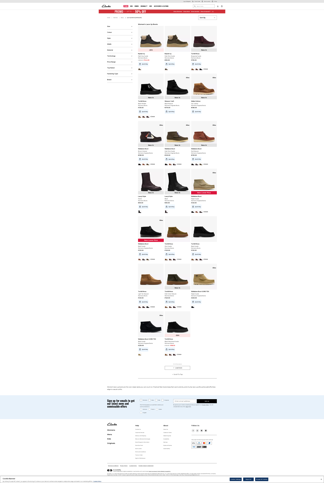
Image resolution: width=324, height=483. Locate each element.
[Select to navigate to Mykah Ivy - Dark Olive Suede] (139, 69)
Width (109, 44)
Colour (109, 32)
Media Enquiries (167, 435)
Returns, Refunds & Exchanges (142, 439)
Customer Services (139, 432)
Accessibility (166, 439)
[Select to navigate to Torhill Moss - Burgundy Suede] (148, 116)
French (153, 409)
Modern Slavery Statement (146, 465)
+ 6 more (152, 164)
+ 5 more (205, 69)
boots (122, 17)
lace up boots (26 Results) (134, 17)
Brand (109, 79)
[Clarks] (106, 6)
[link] (187, 77)
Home (108, 17)
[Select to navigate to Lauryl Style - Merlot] (166, 211)
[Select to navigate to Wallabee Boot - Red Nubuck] (143, 164)
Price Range (111, 62)
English (144, 412)
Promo (126, 6)
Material (110, 50)
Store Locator (138, 448)
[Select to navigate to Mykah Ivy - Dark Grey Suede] (166, 69)
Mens (186, 11)
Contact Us (138, 429)
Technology (111, 56)
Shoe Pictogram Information (142, 442)
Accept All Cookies (261, 479)
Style (109, 38)
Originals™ (144, 6)
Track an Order (139, 455)
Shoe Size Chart (139, 445)
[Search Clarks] (204, 6)
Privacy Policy (205, 404)
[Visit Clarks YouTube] (205, 430)
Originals (166, 400)
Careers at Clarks (167, 432)
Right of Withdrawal (140, 458)
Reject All (248, 479)
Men (131, 6)
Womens (177, 11)
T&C (213, 11)
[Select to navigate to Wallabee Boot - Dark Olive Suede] (148, 164)
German (145, 409)
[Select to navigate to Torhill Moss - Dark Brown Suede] (197, 69)
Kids (150, 6)
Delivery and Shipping (140, 435)
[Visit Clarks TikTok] (201, 430)
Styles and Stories (167, 445)
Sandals (195, 11)
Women (137, 6)
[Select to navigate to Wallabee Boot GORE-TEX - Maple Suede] (139, 354)
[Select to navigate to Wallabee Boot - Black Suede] (139, 164)
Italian (160, 409)
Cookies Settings (236, 479)
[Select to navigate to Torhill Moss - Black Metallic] (201, 69)
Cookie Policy (133, 465)
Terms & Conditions (113, 465)
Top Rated (110, 68)
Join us (207, 401)
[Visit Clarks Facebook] (193, 430)
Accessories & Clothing (161, 6)
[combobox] (207, 18)
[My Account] (218, 6)
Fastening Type (112, 74)
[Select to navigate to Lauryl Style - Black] (139, 211)
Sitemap (165, 442)
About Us (165, 429)
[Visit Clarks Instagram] (197, 430)
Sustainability (166, 448)
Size (108, 26)
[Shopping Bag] (222, 6)
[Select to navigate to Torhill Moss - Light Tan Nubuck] (192, 69)
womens (115, 17)
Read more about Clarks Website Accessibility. (160, 471)
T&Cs (187, 406)
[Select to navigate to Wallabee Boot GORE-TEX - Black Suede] (192, 306)
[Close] (321, 479)
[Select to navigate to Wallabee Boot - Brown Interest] (174, 164)
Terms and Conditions (140, 451)
